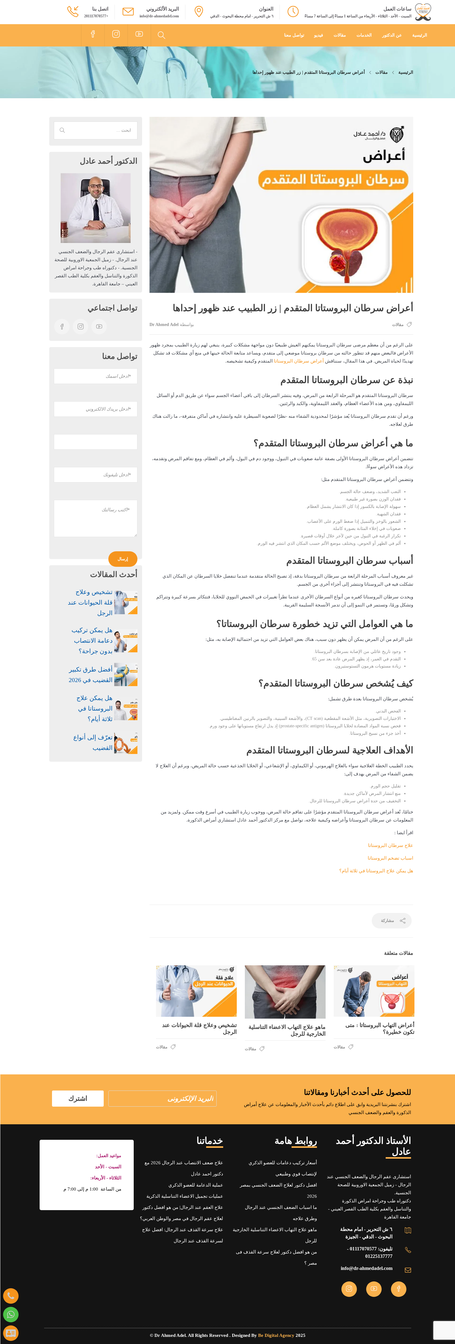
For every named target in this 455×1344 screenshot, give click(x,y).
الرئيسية (419, 35)
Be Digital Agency (276, 1335)
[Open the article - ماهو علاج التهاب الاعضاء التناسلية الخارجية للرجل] (285, 992)
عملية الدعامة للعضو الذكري (195, 1185)
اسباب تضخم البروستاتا (390, 858)
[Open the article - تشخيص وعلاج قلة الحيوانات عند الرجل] (196, 991)
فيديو (318, 35)
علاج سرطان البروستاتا (390, 845)
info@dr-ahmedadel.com (159, 16)
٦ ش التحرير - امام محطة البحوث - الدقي (241, 16)
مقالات (340, 35)
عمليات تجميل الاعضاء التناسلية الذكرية (184, 1196)
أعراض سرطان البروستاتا (299, 361)
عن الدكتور (392, 35)
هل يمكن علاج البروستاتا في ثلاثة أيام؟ (376, 870)
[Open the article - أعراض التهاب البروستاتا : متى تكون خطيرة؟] (374, 991)
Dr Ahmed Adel (164, 324)
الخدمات (364, 35)
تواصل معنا (294, 35)
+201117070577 (96, 16)
